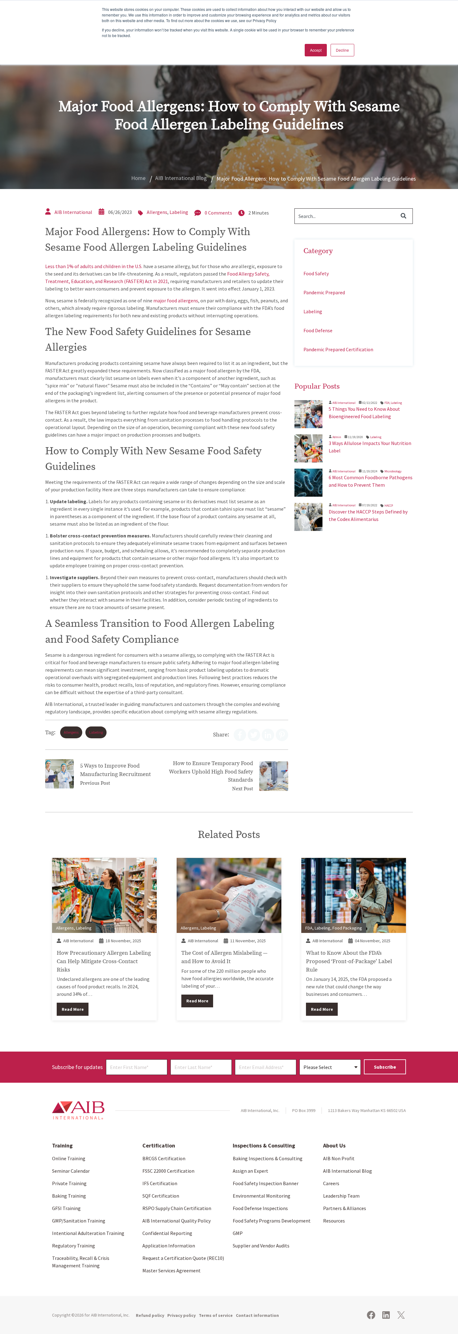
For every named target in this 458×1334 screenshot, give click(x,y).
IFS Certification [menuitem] (159, 1183)
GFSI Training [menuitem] (66, 1208)
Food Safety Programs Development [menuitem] (272, 1221)
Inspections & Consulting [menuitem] (264, 1145)
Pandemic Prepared (324, 292)
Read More (73, 1009)
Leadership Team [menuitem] (341, 1196)
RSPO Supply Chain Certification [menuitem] (176, 1208)
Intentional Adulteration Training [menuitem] (88, 1233)
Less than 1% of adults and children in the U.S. (93, 266)
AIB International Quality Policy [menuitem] (176, 1221)
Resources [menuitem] (334, 1221)
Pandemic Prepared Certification (338, 349)
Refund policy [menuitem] (150, 1315)
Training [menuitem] (62, 1145)
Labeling (178, 212)
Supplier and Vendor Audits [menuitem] (261, 1245)
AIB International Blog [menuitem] (347, 1171)
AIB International (73, 212)
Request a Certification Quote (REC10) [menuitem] (183, 1258)
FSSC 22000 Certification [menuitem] (168, 1171)
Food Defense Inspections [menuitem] (260, 1208)
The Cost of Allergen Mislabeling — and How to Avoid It (224, 957)
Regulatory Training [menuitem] (73, 1245)
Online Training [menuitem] (68, 1158)
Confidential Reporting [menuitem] (167, 1233)
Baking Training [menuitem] (69, 1196)
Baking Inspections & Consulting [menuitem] (268, 1158)
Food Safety (316, 273)
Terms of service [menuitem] (216, 1315)
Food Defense (317, 330)
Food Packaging (347, 928)
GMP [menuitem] (238, 1233)
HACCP (388, 506)
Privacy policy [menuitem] (181, 1315)
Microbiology (393, 471)
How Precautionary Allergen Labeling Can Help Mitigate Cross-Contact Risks (104, 961)
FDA (386, 403)
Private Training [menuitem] (69, 1183)
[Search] (403, 216)
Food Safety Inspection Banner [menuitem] (265, 1183)
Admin (336, 437)
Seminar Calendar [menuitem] (71, 1171)
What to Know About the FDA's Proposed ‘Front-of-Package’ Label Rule (349, 961)
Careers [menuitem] (331, 1183)
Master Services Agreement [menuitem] (171, 1270)
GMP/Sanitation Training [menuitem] (78, 1221)
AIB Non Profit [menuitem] (339, 1158)
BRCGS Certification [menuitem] (163, 1158)
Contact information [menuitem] (257, 1315)
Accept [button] (316, 50)
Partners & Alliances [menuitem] (344, 1208)
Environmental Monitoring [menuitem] (261, 1196)
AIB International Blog (181, 178)
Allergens (157, 212)
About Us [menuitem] (334, 1145)
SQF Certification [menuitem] (160, 1196)
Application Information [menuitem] (168, 1245)
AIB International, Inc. (110, 1315)
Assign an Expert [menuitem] (250, 1171)
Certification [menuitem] (158, 1145)
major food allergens (175, 300)
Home (138, 178)
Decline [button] (342, 50)
